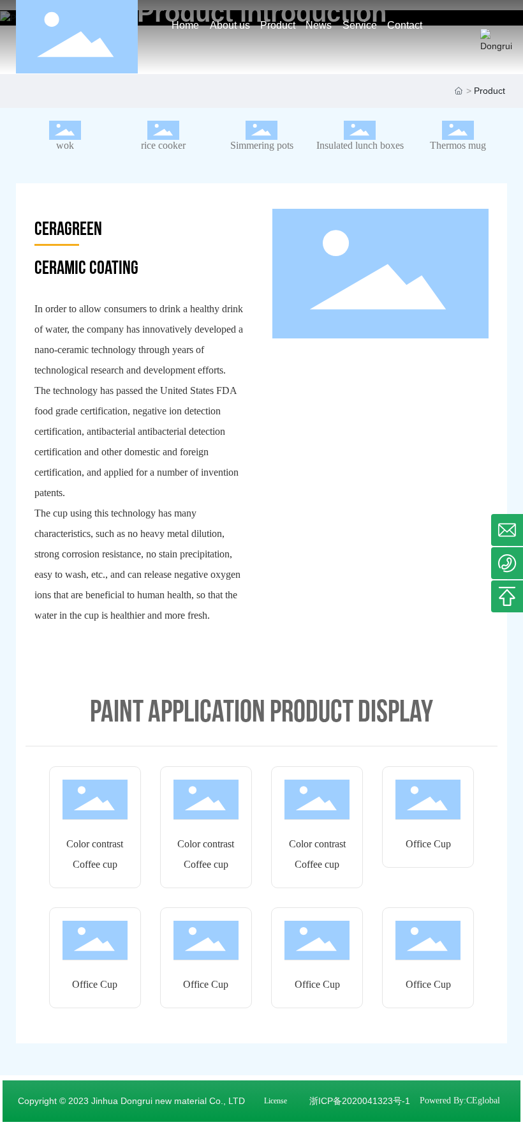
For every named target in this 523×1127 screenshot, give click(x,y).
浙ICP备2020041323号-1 (359, 1101)
